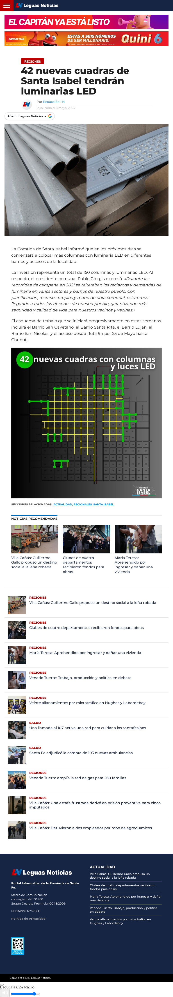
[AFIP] (17, 954)
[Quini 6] (86, 38)
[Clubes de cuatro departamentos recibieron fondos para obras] (86, 552)
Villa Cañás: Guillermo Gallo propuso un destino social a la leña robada (34, 562)
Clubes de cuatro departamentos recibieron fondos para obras (83, 565)
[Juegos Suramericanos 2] (86, 22)
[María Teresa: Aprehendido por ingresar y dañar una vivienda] (138, 552)
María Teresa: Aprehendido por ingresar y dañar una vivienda (134, 565)
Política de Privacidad (28, 918)
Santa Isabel (103, 504)
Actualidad (62, 504)
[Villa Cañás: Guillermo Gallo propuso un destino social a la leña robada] (35, 552)
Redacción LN (54, 102)
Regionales (82, 504)
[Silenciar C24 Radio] (4, 993)
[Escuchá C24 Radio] (2, 984)
